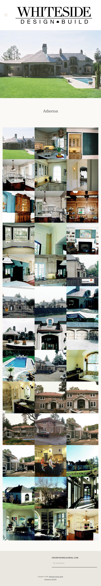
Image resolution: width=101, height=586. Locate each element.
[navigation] (6, 15)
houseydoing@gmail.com (65, 558)
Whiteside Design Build (56, 576)
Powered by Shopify (50, 579)
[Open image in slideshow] (50, 64)
